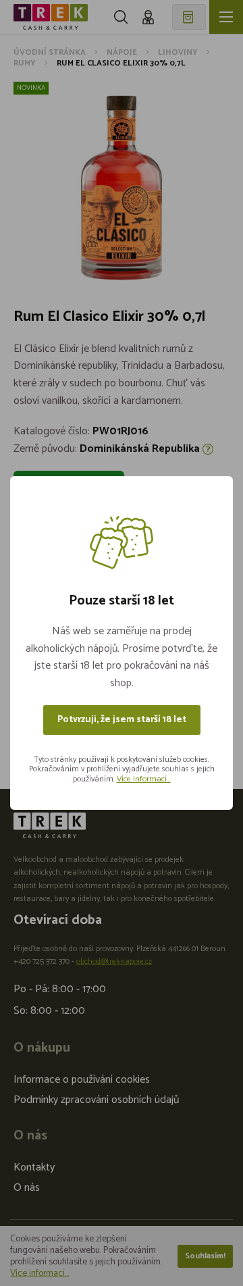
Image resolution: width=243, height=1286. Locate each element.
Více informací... (144, 779)
